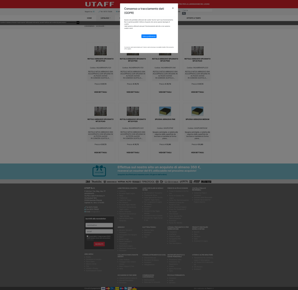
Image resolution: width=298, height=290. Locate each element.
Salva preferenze (149, 36)
